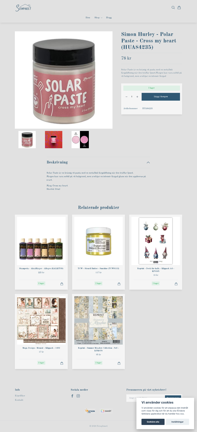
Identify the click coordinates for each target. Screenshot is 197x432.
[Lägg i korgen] (61, 284)
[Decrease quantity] (126, 97)
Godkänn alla (153, 422)
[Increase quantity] (137, 97)
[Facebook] (72, 396)
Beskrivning (57, 162)
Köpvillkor (20, 396)
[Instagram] (78, 396)
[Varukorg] (179, 7)
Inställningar (177, 422)
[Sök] (173, 7)
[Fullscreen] (63, 80)
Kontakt (19, 400)
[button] (108, 81)
